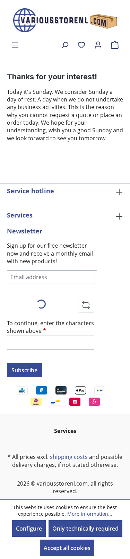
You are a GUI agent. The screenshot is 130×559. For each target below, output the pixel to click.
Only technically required (85, 528)
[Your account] (98, 45)
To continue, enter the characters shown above (50, 327)
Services (20, 215)
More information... (89, 514)
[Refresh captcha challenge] (86, 305)
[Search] (65, 45)
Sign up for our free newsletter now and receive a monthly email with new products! (50, 253)
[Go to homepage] (65, 20)
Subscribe (24, 370)
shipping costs (69, 457)
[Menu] (15, 45)
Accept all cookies (67, 548)
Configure (29, 528)
